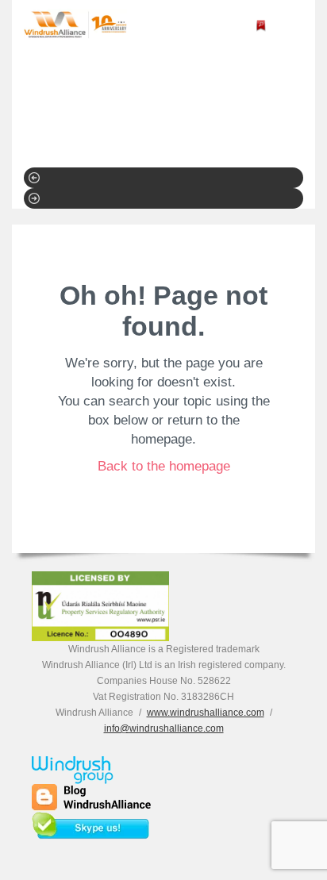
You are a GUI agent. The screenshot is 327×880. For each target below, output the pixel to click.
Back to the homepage (164, 466)
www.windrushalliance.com (205, 712)
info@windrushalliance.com (164, 728)
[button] (163, 177)
